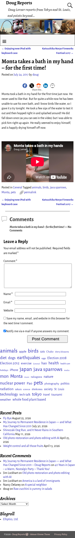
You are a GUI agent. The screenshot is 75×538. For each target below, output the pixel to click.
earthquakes (28, 357)
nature (48, 376)
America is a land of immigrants (41, 480)
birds (46, 187)
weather (5, 399)
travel (46, 394)
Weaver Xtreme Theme (40, 534)
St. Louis (59, 389)
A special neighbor (36, 484)
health (53, 363)
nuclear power (12, 383)
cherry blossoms (62, 352)
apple (22, 351)
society (48, 389)
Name (8, 294)
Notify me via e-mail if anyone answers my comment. (37, 331)
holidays (4, 370)
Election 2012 (9, 363)
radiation (6, 389)
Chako (49, 351)
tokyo (37, 394)
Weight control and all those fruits (23, 445)
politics (65, 383)
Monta (5, 192)
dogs (12, 358)
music (26, 377)
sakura (18, 389)
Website (8, 310)
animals (36, 187)
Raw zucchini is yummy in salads (32, 488)
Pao (29, 383)
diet (3, 358)
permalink (30, 192)
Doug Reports (18, 534)
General (17, 187)
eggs (44, 358)
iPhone (14, 370)
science (26, 389)
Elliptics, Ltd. (10, 519)
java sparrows (58, 187)
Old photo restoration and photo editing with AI (31, 438)
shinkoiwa (37, 389)
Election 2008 (57, 358)
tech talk (24, 394)
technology (9, 394)
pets (13, 192)
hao (44, 363)
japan (26, 369)
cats (42, 351)
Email (7, 302)
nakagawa (36, 376)
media (66, 370)
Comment (10, 261)
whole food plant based (29, 399)
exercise (26, 363)
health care (65, 364)
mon (4, 376)
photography (51, 383)
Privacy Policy (60, 534)
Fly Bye (7, 418)
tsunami (56, 394)
